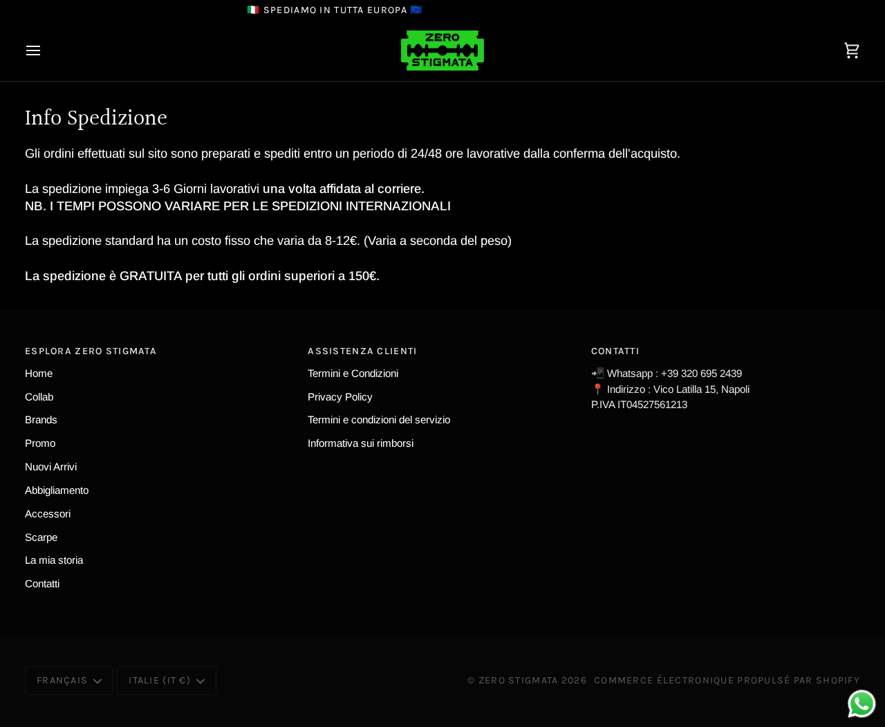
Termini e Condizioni (353, 373)
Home (39, 373)
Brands (41, 419)
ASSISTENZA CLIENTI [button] (362, 351)
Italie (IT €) (160, 680)
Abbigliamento (56, 490)
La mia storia (54, 560)
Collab (39, 397)
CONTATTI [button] (615, 351)
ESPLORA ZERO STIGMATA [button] (91, 351)
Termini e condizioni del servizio (379, 419)
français (62, 680)
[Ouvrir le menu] (45, 50)
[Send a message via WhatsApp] (862, 704)
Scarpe (41, 537)
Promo (40, 443)
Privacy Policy (340, 397)
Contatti (42, 583)
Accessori (48, 513)
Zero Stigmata (518, 680)
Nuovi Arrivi (51, 466)
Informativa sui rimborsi (360, 443)
